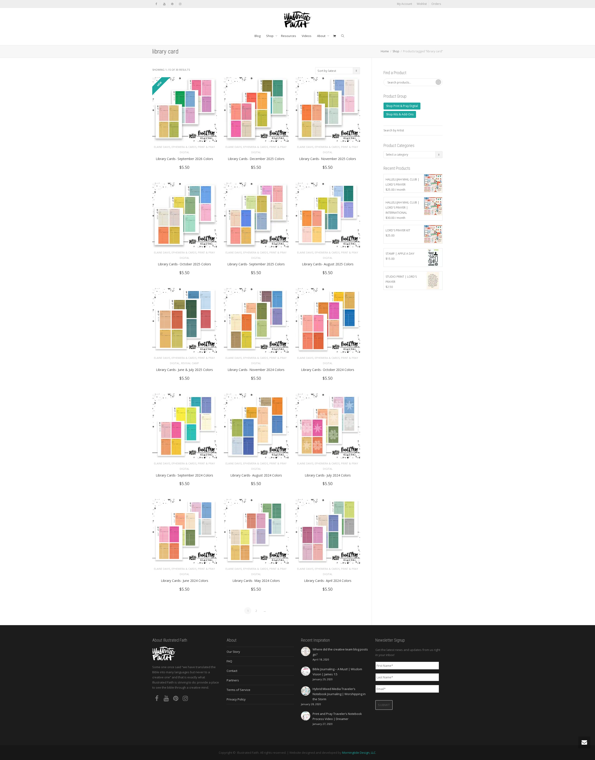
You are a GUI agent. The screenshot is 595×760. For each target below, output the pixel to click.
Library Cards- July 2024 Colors (328, 475)
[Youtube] (164, 4)
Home (385, 51)
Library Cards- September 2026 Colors (184, 159)
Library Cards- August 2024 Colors (256, 475)
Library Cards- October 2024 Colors (327, 369)
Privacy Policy (236, 699)
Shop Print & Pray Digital (402, 106)
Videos (306, 36)
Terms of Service (238, 690)
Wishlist (422, 4)
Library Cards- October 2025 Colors (184, 264)
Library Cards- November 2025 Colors (327, 159)
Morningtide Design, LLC (359, 752)
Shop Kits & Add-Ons (399, 114)
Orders (436, 4)
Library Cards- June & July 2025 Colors (184, 369)
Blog (258, 36)
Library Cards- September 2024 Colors (184, 475)
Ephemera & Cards (184, 147)
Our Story (233, 652)
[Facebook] (156, 4)
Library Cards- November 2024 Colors (256, 369)
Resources (288, 36)
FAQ (229, 661)
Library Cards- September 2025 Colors (256, 264)
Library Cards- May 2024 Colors (256, 580)
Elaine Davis (162, 147)
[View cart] (334, 36)
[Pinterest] (172, 4)
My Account (404, 4)
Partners (233, 680)
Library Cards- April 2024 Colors (327, 580)
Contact (232, 671)
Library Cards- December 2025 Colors (256, 159)
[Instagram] (180, 4)
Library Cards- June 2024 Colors (184, 580)
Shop (270, 36)
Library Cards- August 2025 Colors (328, 264)
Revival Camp (190, 363)
